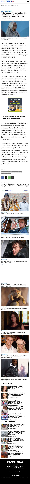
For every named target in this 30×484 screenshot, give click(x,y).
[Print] (12, 177)
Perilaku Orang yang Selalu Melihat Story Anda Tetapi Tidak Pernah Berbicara (15, 408)
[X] (6, 177)
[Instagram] (12, 472)
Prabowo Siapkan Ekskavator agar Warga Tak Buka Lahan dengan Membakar (16, 425)
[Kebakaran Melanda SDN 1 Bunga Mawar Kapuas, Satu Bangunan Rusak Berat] (4, 454)
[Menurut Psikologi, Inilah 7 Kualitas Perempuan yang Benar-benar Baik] (4, 389)
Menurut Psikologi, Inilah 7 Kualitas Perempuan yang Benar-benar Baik (15, 387)
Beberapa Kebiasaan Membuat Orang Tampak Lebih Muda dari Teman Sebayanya (16, 394)
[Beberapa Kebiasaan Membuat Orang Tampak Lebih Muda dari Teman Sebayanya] (4, 396)
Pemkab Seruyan (14, 5)
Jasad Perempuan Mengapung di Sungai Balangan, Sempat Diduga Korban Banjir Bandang (15, 401)
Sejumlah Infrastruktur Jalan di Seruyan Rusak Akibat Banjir (22, 185)
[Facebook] (2, 177)
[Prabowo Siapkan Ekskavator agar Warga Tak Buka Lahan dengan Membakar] (4, 427)
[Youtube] (20, 472)
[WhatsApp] (9, 177)
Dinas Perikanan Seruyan (6, 173)
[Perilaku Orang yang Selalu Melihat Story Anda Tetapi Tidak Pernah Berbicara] (4, 409)
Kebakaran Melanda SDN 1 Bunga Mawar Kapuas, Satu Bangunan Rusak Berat (15, 453)
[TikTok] (15, 472)
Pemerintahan (7, 5)
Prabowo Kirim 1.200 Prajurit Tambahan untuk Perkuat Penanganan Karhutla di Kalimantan (16, 433)
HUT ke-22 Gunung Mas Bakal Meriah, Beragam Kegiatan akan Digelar (7, 185)
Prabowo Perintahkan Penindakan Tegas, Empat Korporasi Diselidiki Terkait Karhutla (16, 440)
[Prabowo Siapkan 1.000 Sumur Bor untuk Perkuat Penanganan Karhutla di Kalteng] (4, 448)
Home (2, 5)
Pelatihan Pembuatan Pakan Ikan (15, 171)
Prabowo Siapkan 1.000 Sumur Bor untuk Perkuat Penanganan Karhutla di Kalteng (15, 446)
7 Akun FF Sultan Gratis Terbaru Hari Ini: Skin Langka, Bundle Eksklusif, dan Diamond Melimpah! (16, 415)
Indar (6, 169)
